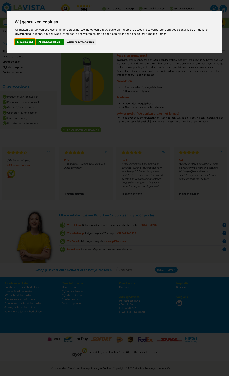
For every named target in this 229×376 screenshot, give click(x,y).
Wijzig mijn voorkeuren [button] (80, 41)
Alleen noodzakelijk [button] (49, 41)
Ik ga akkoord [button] (25, 41)
